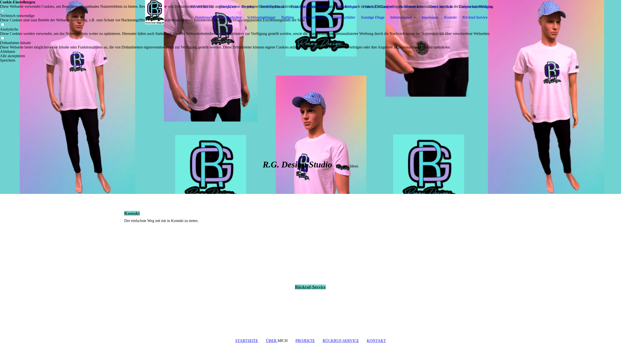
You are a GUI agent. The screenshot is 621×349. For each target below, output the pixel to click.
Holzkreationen (411, 7)
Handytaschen (206, 17)
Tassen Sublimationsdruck (310, 7)
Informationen (401, 17)
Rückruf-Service (475, 17)
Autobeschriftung (313, 17)
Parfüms (287, 17)
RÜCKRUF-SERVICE (341, 341)
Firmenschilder (343, 17)
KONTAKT (376, 341)
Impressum (430, 17)
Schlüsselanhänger (261, 17)
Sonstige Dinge (372, 17)
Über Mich (227, 7)
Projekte (248, 7)
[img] (154, 12)
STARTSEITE (202, 7)
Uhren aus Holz (441, 7)
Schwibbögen (346, 7)
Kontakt (450, 17)
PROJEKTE (305, 341)
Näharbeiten (232, 17)
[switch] (2, 25)
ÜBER (272, 341)
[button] (247, 51)
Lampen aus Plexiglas (475, 7)
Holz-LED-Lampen (378, 7)
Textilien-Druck (272, 7)
